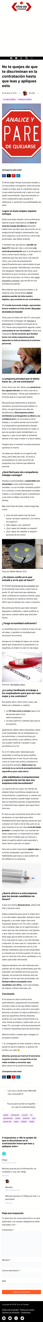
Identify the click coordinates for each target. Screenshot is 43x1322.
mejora (16, 1121)
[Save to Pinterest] (14, 175)
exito (33, 1118)
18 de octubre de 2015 (9, 1162)
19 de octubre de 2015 (12, 1190)
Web (4, 1281)
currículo (25, 1115)
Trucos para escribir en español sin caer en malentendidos (21, 1105)
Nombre (6, 1260)
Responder (5, 1175)
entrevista (26, 1118)
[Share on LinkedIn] (18, 175)
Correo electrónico (11, 1270)
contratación (15, 1115)
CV (31, 1115)
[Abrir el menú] (32, 58)
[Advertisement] (21, 34)
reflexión (24, 1121)
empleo (17, 1118)
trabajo (32, 1121)
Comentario (8, 1230)
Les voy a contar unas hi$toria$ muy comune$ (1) (22, 1092)
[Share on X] (9, 175)
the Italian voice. (17, 684)
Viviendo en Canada (24, 99)
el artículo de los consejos (23, 586)
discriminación (8, 1118)
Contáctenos (26, 1312)
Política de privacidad (10, 1310)
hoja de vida (7, 1121)
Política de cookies (27, 1310)
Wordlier (9, 1187)
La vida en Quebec (9, 99)
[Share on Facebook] (4, 175)
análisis (5, 1115)
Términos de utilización (11, 1312)
